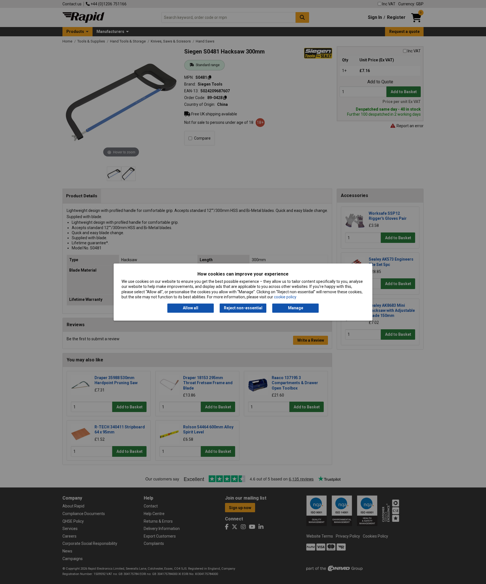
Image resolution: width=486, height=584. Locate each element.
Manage (295, 308)
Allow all (190, 308)
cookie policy (285, 297)
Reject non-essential (243, 308)
